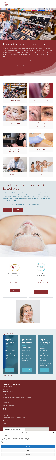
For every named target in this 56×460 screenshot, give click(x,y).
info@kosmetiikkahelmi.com (15, 282)
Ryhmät (5, 423)
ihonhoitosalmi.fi (41, 292)
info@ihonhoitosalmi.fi (41, 282)
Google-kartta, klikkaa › (14, 276)
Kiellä (28, 450)
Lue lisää (9, 370)
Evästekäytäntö (27, 458)
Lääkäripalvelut (6, 421)
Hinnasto (17, 209)
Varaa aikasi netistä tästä (8, 405)
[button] (54, 433)
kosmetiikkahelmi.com (8, 391)
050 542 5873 (41, 280)
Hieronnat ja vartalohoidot (9, 418)
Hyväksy (28, 446)
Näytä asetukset (28, 454)
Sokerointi (5, 420)
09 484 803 (15, 280)
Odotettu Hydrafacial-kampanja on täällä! (9, 341)
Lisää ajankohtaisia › (8, 375)
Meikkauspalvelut (7, 414)
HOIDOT (7, 209)
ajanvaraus (15, 290)
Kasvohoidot (6, 415)
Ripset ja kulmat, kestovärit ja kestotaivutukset (13, 417)
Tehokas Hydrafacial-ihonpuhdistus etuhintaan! (45, 341)
